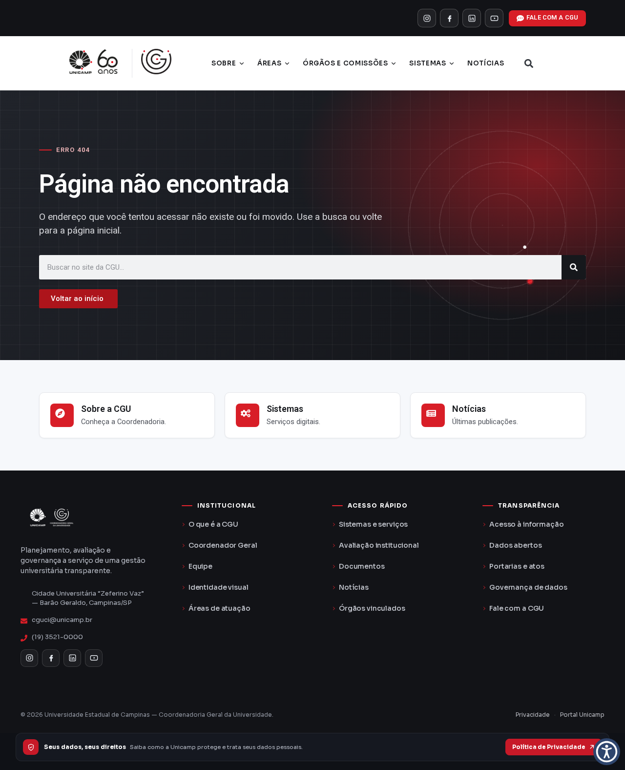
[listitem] (426, 18)
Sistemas (427, 63)
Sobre (223, 63)
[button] (529, 63)
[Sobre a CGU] (62, 415)
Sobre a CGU (106, 409)
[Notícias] (433, 415)
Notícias (485, 63)
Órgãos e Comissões (345, 63)
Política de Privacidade (548, 747)
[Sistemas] (247, 415)
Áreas (269, 63)
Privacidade (533, 714)
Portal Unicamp (582, 714)
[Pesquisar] (574, 267)
